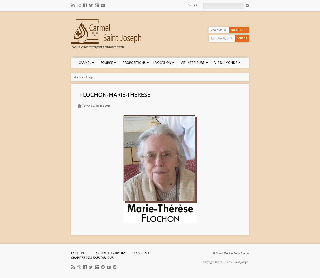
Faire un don (81, 253)
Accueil (78, 77)
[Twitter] (91, 5)
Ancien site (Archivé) (111, 253)
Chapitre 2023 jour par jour (92, 257)
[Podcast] (79, 5)
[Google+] (97, 5)
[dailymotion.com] (114, 267)
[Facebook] (85, 5)
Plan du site (141, 253)
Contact (192, 5)
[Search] (247, 6)
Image (89, 77)
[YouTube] (103, 5)
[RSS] (73, 5)
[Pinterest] (103, 267)
